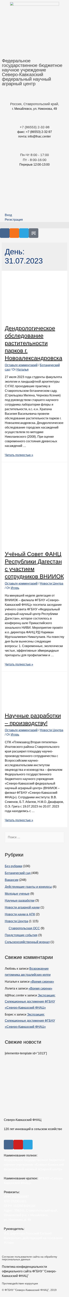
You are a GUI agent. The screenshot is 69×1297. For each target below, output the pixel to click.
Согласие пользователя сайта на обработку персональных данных (29, 1258)
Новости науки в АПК (20, 914)
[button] (34, 225)
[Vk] (5, 233)
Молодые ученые (17, 893)
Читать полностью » (19, 455)
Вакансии (11, 879)
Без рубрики (13, 866)
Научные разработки (19, 900)
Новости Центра (51, 583)
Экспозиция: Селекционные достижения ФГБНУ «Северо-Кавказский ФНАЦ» (30, 1001)
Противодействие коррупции (20, 1283)
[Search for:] (34, 837)
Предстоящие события (21, 935)
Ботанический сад (17, 873)
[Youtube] (18, 1144)
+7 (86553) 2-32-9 (34, 127)
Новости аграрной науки (22, 907)
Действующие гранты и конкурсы (28, 886)
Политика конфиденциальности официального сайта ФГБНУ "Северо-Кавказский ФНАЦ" (29, 1271)
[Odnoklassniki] (14, 233)
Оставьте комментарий (21, 365)
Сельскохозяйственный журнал (27, 942)
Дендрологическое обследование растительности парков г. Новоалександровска (33, 343)
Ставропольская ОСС (24, 928)
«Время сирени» (42, 981)
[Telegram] (24, 233)
